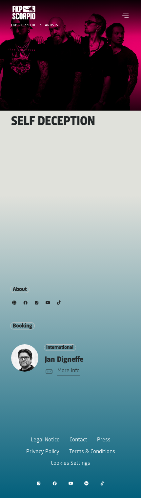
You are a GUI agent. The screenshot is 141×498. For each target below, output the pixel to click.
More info (68, 371)
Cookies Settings (70, 463)
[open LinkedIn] (86, 483)
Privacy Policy (42, 452)
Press (104, 440)
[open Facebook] (54, 483)
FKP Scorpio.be (24, 25)
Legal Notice (45, 440)
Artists (51, 25)
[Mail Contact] (48, 372)
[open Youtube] (71, 483)
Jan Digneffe (64, 360)
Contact (78, 440)
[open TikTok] (102, 483)
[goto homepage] (24, 12)
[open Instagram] (38, 483)
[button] (125, 16)
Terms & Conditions (92, 452)
